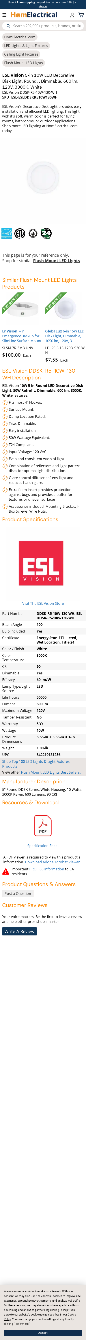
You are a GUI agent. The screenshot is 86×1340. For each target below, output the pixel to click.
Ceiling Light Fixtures (21, 54)
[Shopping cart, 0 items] (82, 14)
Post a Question (18, 893)
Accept (43, 1332)
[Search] (8, 26)
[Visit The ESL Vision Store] (43, 564)
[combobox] (43, 26)
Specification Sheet (43, 845)
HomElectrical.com (20, 37)
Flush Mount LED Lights (23, 62)
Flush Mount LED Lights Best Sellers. (51, 772)
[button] (6, 14)
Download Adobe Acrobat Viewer (52, 862)
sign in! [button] (43, 6)
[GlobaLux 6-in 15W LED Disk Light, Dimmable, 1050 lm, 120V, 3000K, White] (65, 308)
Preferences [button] (22, 1323)
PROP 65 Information (46, 869)
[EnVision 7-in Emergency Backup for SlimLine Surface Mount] (22, 308)
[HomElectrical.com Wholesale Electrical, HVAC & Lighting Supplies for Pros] (34, 14)
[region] (43, 233)
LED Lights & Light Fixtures (26, 45)
